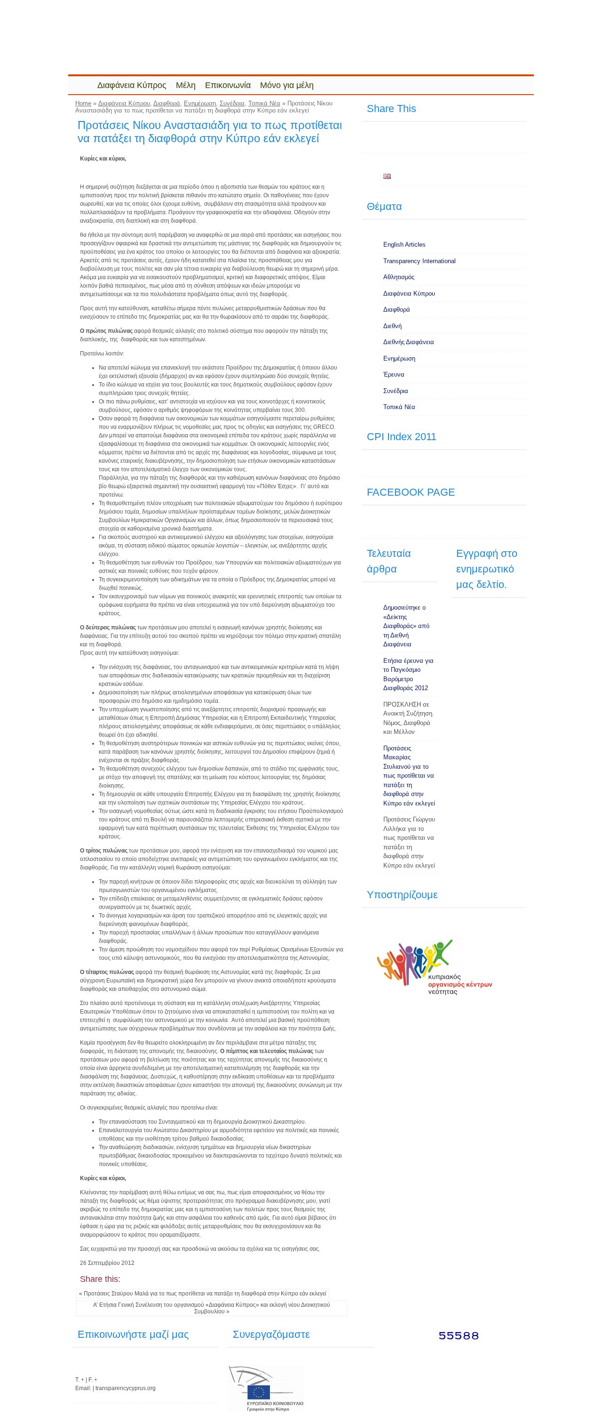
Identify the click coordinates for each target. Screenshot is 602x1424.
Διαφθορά (166, 103)
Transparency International (419, 261)
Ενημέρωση (200, 103)
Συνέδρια (232, 103)
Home (83, 103)
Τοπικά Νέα (264, 103)
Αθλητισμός (398, 277)
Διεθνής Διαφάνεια (408, 342)
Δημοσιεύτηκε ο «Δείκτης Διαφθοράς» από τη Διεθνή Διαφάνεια (406, 626)
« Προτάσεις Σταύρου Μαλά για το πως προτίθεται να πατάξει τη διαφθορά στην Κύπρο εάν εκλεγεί (202, 1293)
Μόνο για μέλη (287, 85)
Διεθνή (392, 326)
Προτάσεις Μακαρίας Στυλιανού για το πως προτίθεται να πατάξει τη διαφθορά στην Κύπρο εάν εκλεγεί (409, 776)
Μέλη (186, 85)
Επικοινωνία (228, 85)
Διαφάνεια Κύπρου (124, 103)
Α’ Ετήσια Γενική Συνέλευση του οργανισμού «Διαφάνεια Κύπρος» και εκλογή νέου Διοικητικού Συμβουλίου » (211, 1308)
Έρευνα (393, 374)
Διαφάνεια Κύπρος (131, 85)
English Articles (404, 244)
